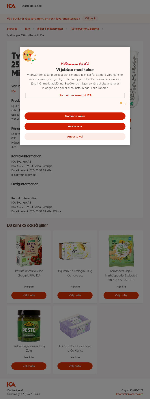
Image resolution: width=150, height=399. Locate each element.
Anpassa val (75, 136)
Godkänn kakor (75, 116)
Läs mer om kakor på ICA (75, 95)
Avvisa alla (75, 126)
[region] (75, 96)
